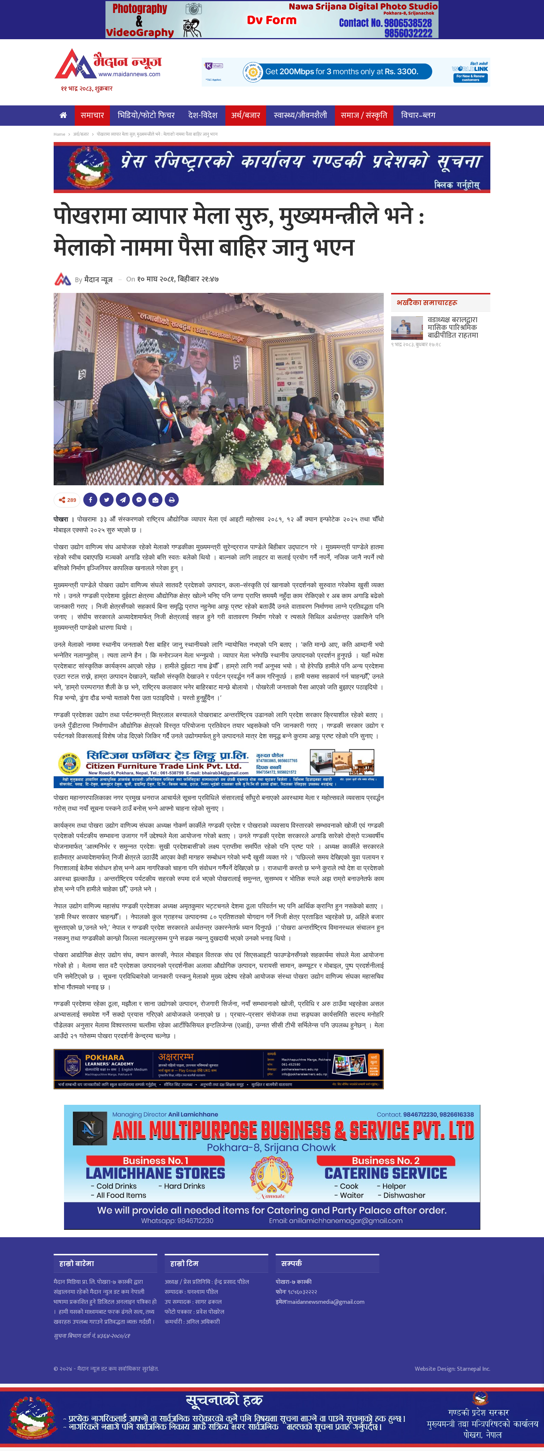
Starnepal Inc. (473, 1369)
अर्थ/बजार (245, 115)
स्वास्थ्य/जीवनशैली (300, 115)
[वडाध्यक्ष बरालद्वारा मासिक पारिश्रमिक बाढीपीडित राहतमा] (407, 328)
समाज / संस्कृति (364, 115)
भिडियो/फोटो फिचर (146, 115)
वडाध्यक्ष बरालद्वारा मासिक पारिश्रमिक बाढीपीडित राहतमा (453, 328)
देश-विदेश (203, 115)
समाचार (92, 115)
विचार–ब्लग (418, 115)
